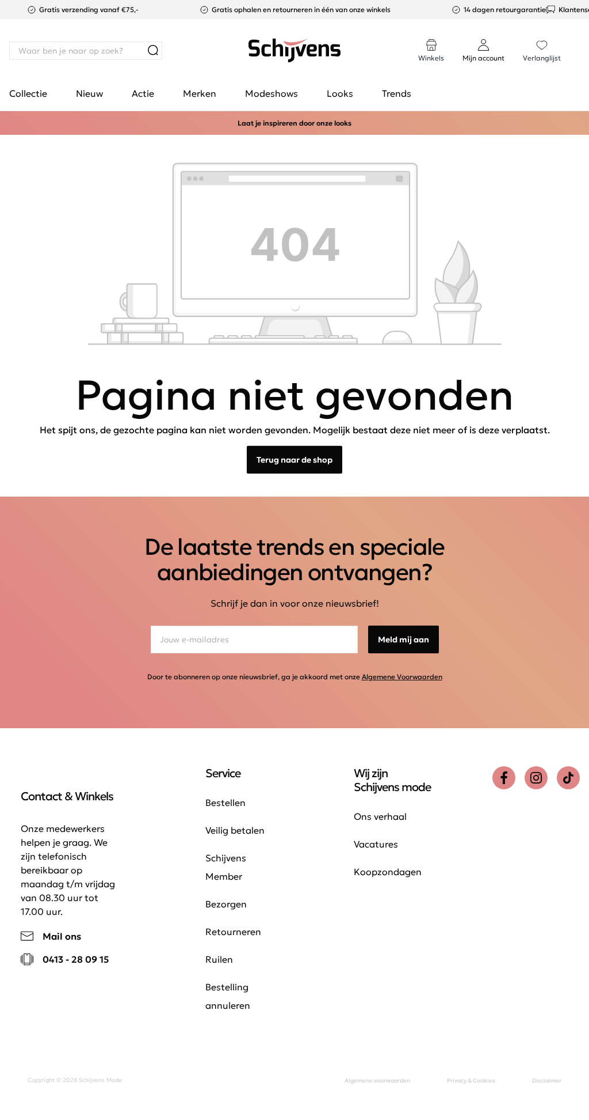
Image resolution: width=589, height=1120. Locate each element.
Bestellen (225, 802)
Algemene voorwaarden (377, 1080)
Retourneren (233, 931)
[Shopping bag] (579, 39)
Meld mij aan (403, 639)
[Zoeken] (153, 50)
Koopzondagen (388, 871)
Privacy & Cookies (471, 1080)
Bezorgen (226, 904)
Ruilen (219, 959)
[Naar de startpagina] (294, 51)
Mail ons (62, 936)
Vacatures (376, 844)
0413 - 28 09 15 (76, 959)
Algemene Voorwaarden (402, 676)
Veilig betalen (235, 830)
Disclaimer (546, 1080)
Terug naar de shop (294, 460)
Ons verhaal (380, 816)
